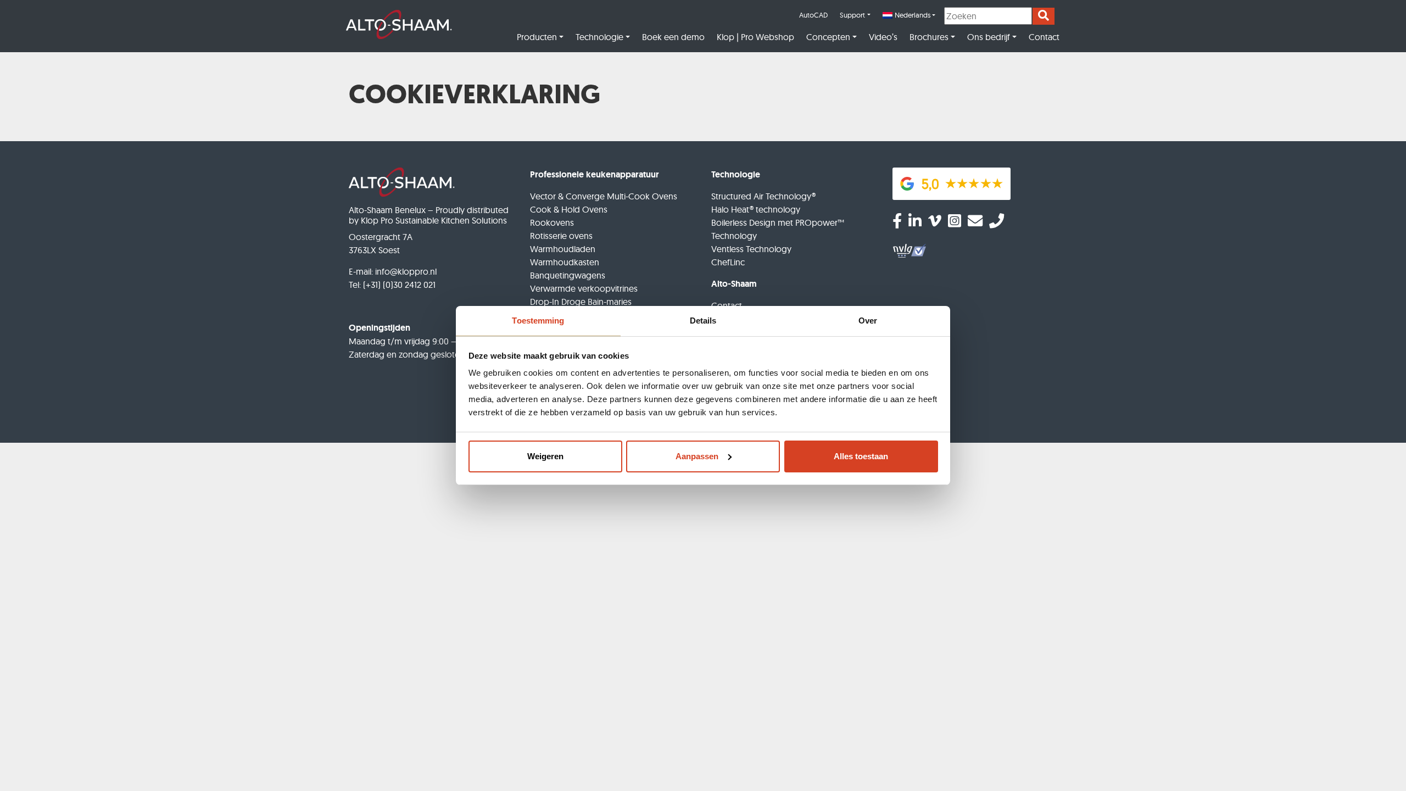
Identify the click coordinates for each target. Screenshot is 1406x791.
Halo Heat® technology (755, 209)
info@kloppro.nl (406, 271)
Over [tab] (867, 320)
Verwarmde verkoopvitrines (584, 288)
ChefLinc (728, 262)
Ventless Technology (751, 248)
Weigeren (545, 456)
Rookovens (552, 222)
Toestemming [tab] (538, 320)
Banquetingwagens (567, 275)
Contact (1044, 36)
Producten (537, 36)
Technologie (599, 36)
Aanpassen (697, 456)
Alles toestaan (861, 456)
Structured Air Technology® (763, 196)
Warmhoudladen (562, 248)
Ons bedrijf (988, 36)
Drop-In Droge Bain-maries (581, 301)
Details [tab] (703, 320)
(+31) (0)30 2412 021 (399, 284)
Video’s (883, 36)
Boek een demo (673, 36)
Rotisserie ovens (561, 235)
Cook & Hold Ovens (568, 209)
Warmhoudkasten (564, 262)
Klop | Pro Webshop (755, 36)
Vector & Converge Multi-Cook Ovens (603, 196)
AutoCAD (813, 14)
